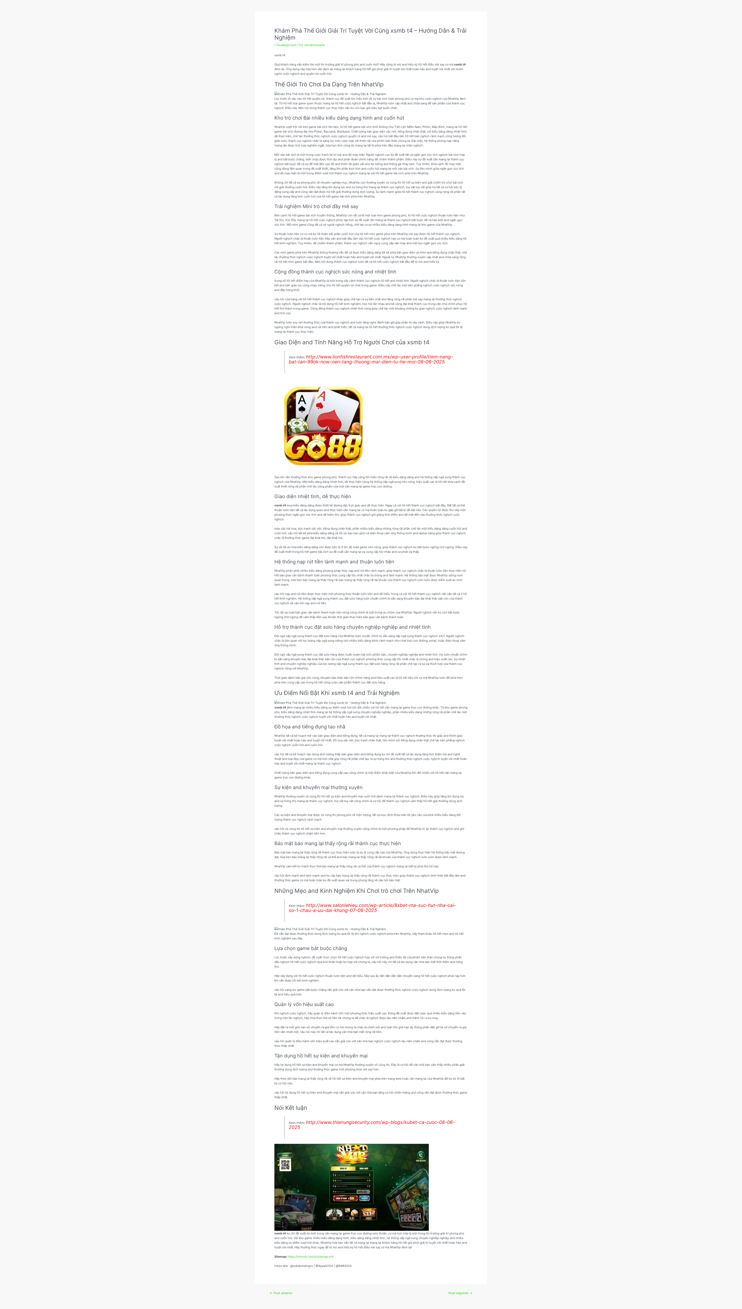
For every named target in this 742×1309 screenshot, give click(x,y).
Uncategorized (286, 45)
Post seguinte (460, 1293)
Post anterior (281, 1293)
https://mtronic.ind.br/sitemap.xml (311, 1256)
